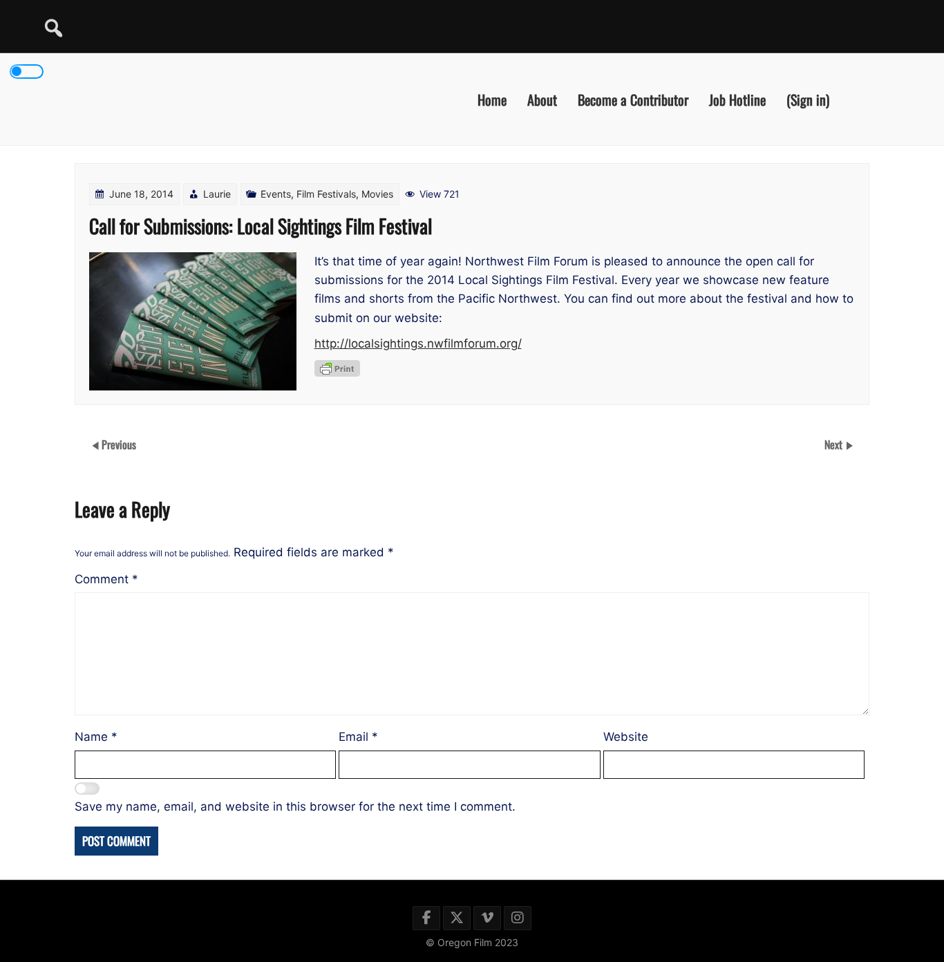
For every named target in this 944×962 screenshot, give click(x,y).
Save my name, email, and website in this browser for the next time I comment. (295, 806)
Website (625, 737)
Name (96, 737)
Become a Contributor (633, 98)
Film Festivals (326, 194)
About (542, 98)
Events (276, 194)
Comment (106, 579)
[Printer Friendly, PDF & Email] (337, 368)
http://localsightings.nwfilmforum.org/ (418, 343)
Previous (119, 444)
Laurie (217, 194)
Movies (377, 194)
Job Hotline (737, 98)
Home (492, 98)
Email (358, 737)
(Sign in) (807, 98)
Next (834, 444)
